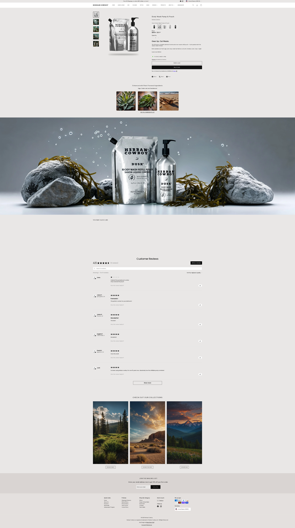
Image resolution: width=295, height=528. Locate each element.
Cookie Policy (125, 507)
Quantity (154, 35)
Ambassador (181, 5)
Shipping (154, 59)
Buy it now (177, 67)
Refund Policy (125, 502)
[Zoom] (123, 35)
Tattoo (141, 5)
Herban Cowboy (156, 19)
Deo (128, 5)
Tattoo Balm (142, 507)
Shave (147, 5)
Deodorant (142, 503)
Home (113, 5)
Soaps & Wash (121, 5)
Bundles (154, 5)
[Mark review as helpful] (200, 285)
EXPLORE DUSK (184, 467)
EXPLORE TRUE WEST (147, 467)
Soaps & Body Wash (144, 502)
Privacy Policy (125, 503)
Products (163, 5)
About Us (171, 5)
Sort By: (189, 272)
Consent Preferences (147, 525)
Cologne (134, 5)
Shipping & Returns (126, 500)
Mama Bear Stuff (150, 522)
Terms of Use (125, 505)
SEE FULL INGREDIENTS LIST (147, 112)
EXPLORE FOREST (110, 467)
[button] (196, 263)
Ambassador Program (109, 507)
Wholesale (106, 505)
